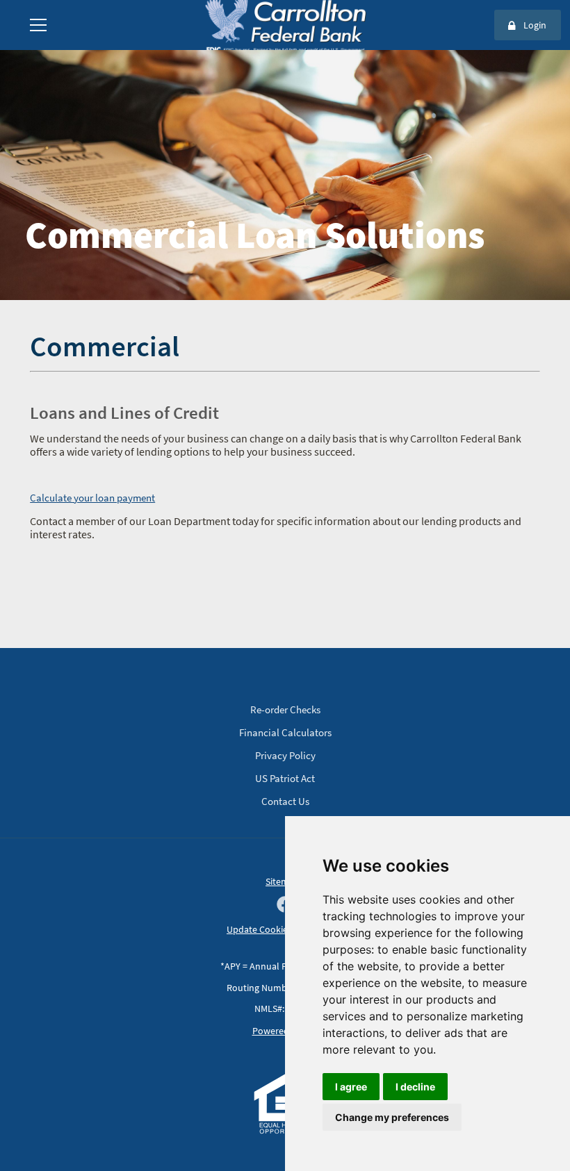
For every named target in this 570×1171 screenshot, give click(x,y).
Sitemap (283, 881)
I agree (351, 1087)
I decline (415, 1087)
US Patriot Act (285, 778)
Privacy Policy (285, 755)
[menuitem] (38, 25)
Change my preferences (392, 1117)
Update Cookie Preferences (283, 929)
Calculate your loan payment (92, 498)
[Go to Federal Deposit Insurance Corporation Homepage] (285, 49)
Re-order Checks (285, 709)
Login (534, 25)
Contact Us (285, 801)
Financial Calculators (285, 732)
